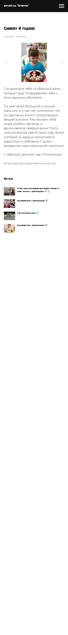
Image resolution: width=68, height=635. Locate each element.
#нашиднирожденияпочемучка (30, 163)
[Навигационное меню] (61, 6)
